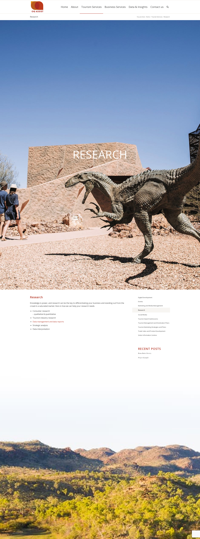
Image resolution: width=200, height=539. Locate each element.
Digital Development (145, 297)
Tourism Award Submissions (148, 319)
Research (34, 16)
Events (140, 301)
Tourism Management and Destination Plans (153, 323)
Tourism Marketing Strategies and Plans (152, 327)
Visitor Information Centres (147, 335)
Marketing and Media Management (150, 306)
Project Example (143, 357)
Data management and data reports (48, 321)
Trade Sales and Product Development (151, 331)
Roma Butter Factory (144, 353)
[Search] (167, 7)
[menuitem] (64, 7)
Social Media (142, 315)
